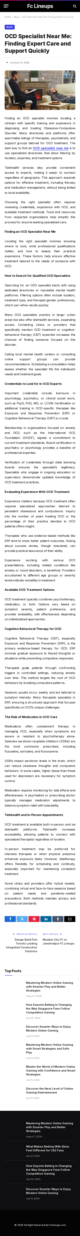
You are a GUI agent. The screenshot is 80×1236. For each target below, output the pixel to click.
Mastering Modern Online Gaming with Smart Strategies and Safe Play (49, 1048)
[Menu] (6, 6)
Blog (16, 16)
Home (8, 16)
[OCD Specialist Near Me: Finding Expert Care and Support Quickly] (40, 90)
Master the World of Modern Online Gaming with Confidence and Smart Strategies (50, 1070)
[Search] (74, 6)
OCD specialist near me (50, 148)
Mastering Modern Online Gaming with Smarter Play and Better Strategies (49, 986)
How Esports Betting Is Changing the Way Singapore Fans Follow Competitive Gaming (49, 1008)
